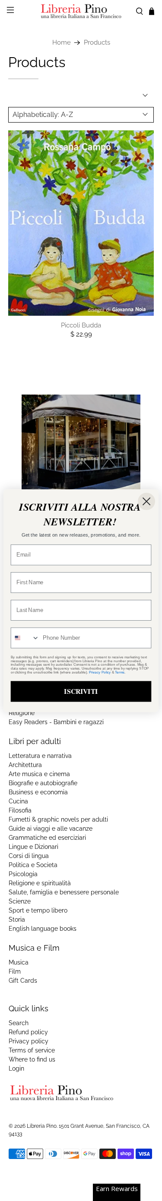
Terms (119, 672)
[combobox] (25, 637)
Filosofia (20, 810)
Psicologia (23, 874)
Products (97, 42)
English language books (42, 928)
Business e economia (38, 792)
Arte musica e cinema (39, 773)
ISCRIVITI (81, 691)
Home (61, 42)
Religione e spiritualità (40, 883)
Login (16, 1068)
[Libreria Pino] (81, 11)
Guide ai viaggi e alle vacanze (50, 828)
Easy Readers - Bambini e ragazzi (56, 722)
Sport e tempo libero (38, 910)
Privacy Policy (100, 672)
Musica (19, 962)
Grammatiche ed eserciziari (47, 837)
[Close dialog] (146, 501)
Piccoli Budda (81, 325)
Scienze (20, 901)
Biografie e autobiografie (43, 783)
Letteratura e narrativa (40, 755)
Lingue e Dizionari (33, 846)
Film (15, 971)
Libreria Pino (42, 1126)
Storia (17, 919)
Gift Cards (23, 980)
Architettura (25, 764)
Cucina (18, 801)
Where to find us (32, 1059)
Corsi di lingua (29, 855)
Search (19, 1023)
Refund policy (28, 1032)
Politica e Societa (33, 864)
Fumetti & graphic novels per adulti (58, 819)
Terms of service (32, 1050)
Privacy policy (28, 1041)
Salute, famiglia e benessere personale (64, 892)
